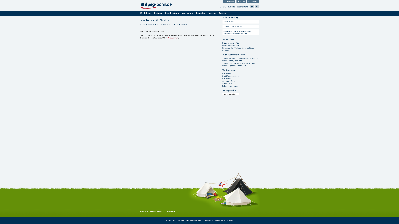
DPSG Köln (230, 1)
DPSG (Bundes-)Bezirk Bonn (234, 6)
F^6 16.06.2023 (229, 22)
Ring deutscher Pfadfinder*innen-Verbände (238, 48)
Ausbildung (187, 13)
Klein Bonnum (173, 38)
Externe (222, 13)
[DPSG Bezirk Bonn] (159, 5)
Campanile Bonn (228, 81)
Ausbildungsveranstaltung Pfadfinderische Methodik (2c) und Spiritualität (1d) (238, 32)
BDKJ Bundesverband (230, 76)
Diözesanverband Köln (230, 43)
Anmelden (160, 212)
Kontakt (242, 1)
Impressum (144, 212)
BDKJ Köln (226, 79)
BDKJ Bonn (226, 74)
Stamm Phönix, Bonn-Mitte (232, 61)
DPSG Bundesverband (230, 45)
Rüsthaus (254, 1)
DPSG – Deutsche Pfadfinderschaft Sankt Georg (215, 220)
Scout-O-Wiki (227, 84)
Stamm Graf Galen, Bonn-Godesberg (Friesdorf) (239, 58)
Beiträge (158, 13)
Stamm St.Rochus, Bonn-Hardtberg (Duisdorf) (239, 63)
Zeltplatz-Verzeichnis (230, 86)
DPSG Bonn (145, 13)
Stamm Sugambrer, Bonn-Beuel (234, 66)
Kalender (200, 13)
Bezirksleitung (172, 13)
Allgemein (182, 24)
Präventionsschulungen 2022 (233, 26)
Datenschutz (170, 212)
